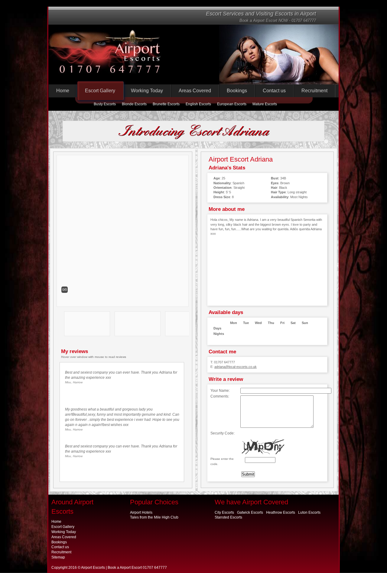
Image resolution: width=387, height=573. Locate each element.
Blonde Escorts (134, 104)
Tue (246, 323)
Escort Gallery (100, 90)
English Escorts (198, 104)
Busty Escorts (105, 104)
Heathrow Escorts (280, 512)
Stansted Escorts (228, 517)
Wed (258, 323)
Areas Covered (195, 90)
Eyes (274, 183)
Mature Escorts (264, 104)
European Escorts (231, 104)
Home (62, 90)
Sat (293, 323)
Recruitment (314, 90)
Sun (305, 323)
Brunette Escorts (166, 104)
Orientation (222, 187)
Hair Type (278, 192)
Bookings (237, 90)
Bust (274, 178)
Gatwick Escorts (250, 512)
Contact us (274, 90)
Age (216, 178)
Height (218, 192)
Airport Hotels (141, 512)
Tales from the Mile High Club (154, 517)
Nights (218, 334)
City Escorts (224, 512)
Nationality (222, 183)
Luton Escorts (309, 512)
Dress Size (221, 197)
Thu (271, 323)
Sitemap (58, 557)
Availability (279, 197)
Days (217, 328)
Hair (274, 187)
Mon (233, 323)
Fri (282, 323)
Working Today (147, 90)
